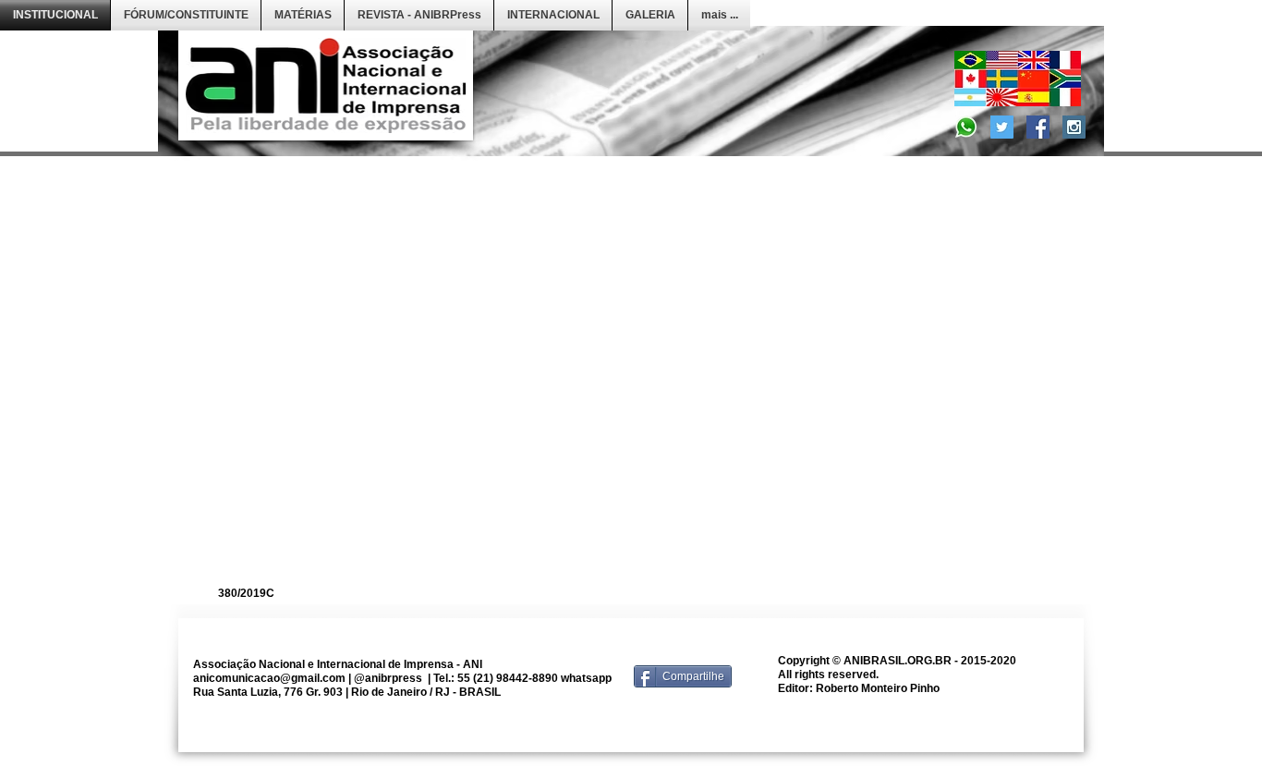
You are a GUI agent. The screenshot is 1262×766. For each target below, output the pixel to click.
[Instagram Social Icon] (1074, 127)
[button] (186, 15)
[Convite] (965, 127)
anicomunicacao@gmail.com (269, 678)
